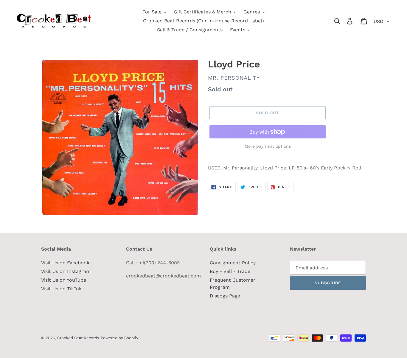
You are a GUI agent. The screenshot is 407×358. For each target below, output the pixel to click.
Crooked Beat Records (78, 338)
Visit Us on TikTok (61, 288)
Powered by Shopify (119, 338)
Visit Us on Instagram (66, 271)
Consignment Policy (233, 263)
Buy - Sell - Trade (230, 271)
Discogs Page (225, 296)
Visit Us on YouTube (63, 280)
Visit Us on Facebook (65, 263)
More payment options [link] (268, 146)
